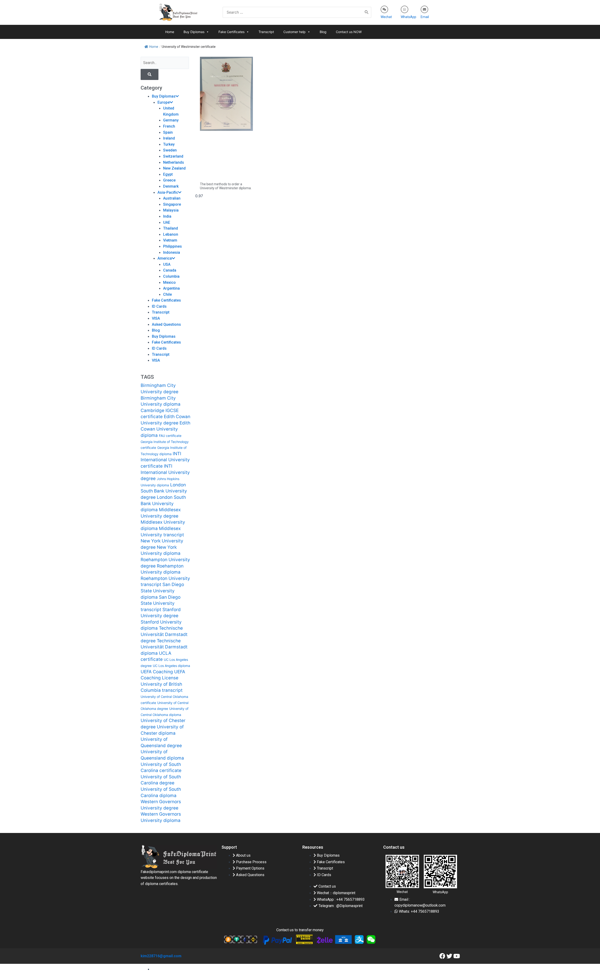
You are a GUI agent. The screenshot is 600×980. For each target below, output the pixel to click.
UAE (166, 222)
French (169, 126)
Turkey (169, 144)
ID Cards (159, 306)
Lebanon (170, 234)
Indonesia (171, 252)
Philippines (172, 246)
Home (169, 32)
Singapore (172, 204)
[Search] (367, 12)
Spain (168, 132)
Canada (169, 270)
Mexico (169, 282)
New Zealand (174, 168)
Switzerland (173, 156)
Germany (171, 120)
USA (166, 264)
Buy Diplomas (194, 32)
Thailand (170, 228)
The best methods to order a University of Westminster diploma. (225, 186)
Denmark (171, 186)
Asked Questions (166, 324)
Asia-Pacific (168, 192)
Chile (167, 294)
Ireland (169, 138)
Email (425, 17)
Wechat (386, 17)
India (167, 216)
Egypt (168, 174)
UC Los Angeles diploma (171, 666)
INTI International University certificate (165, 460)
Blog (323, 32)
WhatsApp (408, 17)
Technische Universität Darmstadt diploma (164, 647)
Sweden (170, 150)
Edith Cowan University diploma (165, 429)
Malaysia (171, 210)
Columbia (171, 276)
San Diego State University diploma (162, 591)
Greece (169, 180)
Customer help (294, 32)
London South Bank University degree (164, 491)
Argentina (171, 288)
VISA (156, 318)
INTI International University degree (165, 472)
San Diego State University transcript (160, 603)
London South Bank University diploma (163, 503)
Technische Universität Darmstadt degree (164, 634)
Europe (164, 102)
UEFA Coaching (157, 671)
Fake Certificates (231, 32)
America (165, 258)
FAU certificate (170, 436)
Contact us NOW (349, 32)
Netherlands (173, 162)
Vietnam (170, 240)
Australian (171, 198)
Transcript (266, 32)
